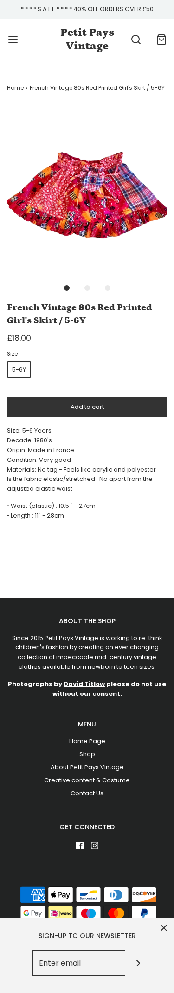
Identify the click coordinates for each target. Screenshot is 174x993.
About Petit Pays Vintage (87, 767)
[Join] (138, 963)
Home (15, 88)
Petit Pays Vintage (87, 39)
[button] (87, 189)
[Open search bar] (135, 39)
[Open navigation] (13, 39)
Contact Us (87, 793)
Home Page (87, 741)
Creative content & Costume (87, 780)
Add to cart (87, 406)
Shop (87, 754)
